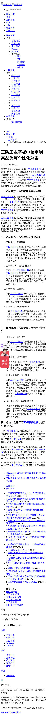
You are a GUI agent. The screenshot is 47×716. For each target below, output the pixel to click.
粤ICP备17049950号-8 (11, 712)
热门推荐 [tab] (10, 488)
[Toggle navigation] (2, 2)
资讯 (10, 137)
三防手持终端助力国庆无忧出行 (22, 582)
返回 (8, 131)
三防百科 (12, 140)
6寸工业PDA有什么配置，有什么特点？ (26, 563)
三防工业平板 (38, 175)
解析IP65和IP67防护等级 (19, 568)
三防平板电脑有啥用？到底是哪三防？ (25, 553)
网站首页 (10, 14)
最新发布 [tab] (10, 486)
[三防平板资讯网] (23, 4)
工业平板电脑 (34, 169)
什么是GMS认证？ (16, 550)
